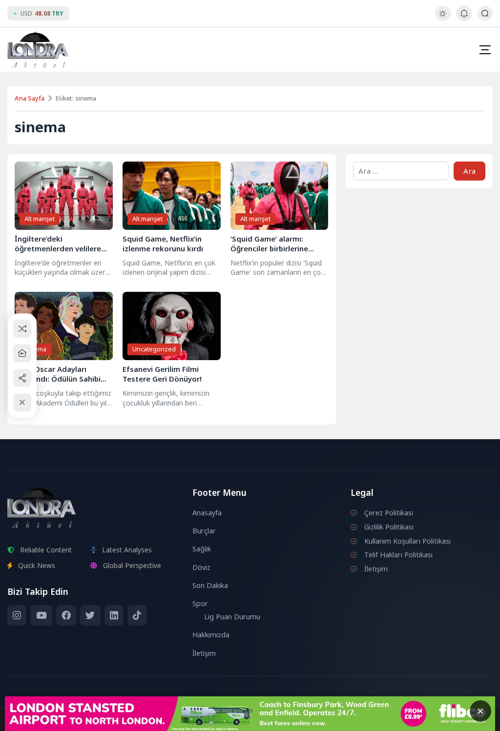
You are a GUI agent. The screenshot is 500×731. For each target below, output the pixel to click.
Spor (200, 603)
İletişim (204, 653)
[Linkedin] (114, 615)
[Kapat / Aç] (22, 402)
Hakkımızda (210, 634)
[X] (90, 615)
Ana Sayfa (29, 98)
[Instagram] (16, 615)
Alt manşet (39, 218)
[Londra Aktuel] (37, 49)
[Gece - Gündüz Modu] (442, 18)
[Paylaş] (22, 378)
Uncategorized (154, 349)
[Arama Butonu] (485, 13)
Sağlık (201, 548)
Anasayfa (207, 512)
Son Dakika (210, 585)
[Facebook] (66, 615)
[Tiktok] (136, 615)
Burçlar (204, 530)
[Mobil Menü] (485, 50)
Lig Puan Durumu (232, 616)
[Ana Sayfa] (22, 353)
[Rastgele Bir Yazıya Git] (22, 329)
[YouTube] (41, 615)
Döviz (201, 567)
